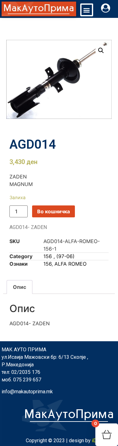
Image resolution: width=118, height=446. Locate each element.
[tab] (19, 287)
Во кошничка (53, 211)
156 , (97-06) (59, 256)
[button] (86, 9)
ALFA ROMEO (70, 264)
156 (47, 264)
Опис (19, 287)
